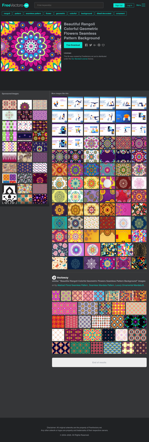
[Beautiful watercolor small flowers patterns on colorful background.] (40, 157)
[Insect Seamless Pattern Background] (59, 263)
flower (48, 13)
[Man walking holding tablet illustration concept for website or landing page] (123, 129)
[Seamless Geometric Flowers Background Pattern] (25, 157)
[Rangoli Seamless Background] (59, 169)
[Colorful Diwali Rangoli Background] (123, 263)
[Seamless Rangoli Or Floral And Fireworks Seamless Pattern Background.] (40, 178)
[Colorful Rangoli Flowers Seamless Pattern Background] (59, 156)
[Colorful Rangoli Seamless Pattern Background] (123, 143)
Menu (138, 5)
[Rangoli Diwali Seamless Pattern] (91, 169)
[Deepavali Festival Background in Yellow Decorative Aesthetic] (123, 236)
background (86, 13)
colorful (73, 13)
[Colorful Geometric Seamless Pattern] (139, 236)
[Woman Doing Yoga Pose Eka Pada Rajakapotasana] (107, 103)
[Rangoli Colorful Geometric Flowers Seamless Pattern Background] (91, 143)
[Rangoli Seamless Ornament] (91, 196)
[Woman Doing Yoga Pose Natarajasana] (107, 116)
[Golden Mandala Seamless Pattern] (140, 249)
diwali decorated (104, 13)
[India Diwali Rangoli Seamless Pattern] (59, 236)
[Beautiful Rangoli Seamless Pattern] (107, 169)
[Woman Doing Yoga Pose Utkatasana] (59, 116)
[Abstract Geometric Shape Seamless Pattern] (139, 263)
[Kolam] (123, 183)
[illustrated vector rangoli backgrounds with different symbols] (9, 115)
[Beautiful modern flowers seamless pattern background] (25, 199)
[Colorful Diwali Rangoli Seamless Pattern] (139, 196)
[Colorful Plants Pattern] (107, 223)
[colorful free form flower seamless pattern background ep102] (9, 146)
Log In (129, 5)
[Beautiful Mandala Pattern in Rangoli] (91, 183)
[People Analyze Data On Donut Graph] (123, 116)
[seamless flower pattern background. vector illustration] (40, 136)
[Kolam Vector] (59, 223)
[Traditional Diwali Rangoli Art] (75, 183)
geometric (60, 13)
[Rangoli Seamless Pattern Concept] (75, 223)
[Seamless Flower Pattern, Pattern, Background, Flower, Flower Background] (40, 168)
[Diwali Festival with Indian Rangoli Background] (107, 196)
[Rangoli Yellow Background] (91, 236)
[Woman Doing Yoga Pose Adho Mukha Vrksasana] (75, 103)
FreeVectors (15, 5)
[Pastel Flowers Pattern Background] (91, 223)
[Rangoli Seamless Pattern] (139, 169)
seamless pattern (33, 13)
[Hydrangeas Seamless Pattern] (60, 249)
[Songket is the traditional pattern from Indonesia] (73, 335)
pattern (18, 13)
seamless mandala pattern (101, 285)
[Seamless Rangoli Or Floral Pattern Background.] (9, 104)
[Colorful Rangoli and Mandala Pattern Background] (123, 156)
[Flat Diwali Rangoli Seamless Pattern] (75, 236)
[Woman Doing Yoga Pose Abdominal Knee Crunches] (139, 103)
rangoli (7, 13)
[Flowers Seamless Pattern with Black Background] (139, 209)
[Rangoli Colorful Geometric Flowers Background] (107, 156)
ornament (120, 13)
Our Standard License (79, 59)
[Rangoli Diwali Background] (107, 183)
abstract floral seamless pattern (72, 285)
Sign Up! (119, 5)
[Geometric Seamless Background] (125, 249)
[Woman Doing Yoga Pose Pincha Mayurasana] (91, 103)
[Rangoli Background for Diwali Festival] (123, 209)
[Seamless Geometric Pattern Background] (109, 249)
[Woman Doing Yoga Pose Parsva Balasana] (91, 116)
